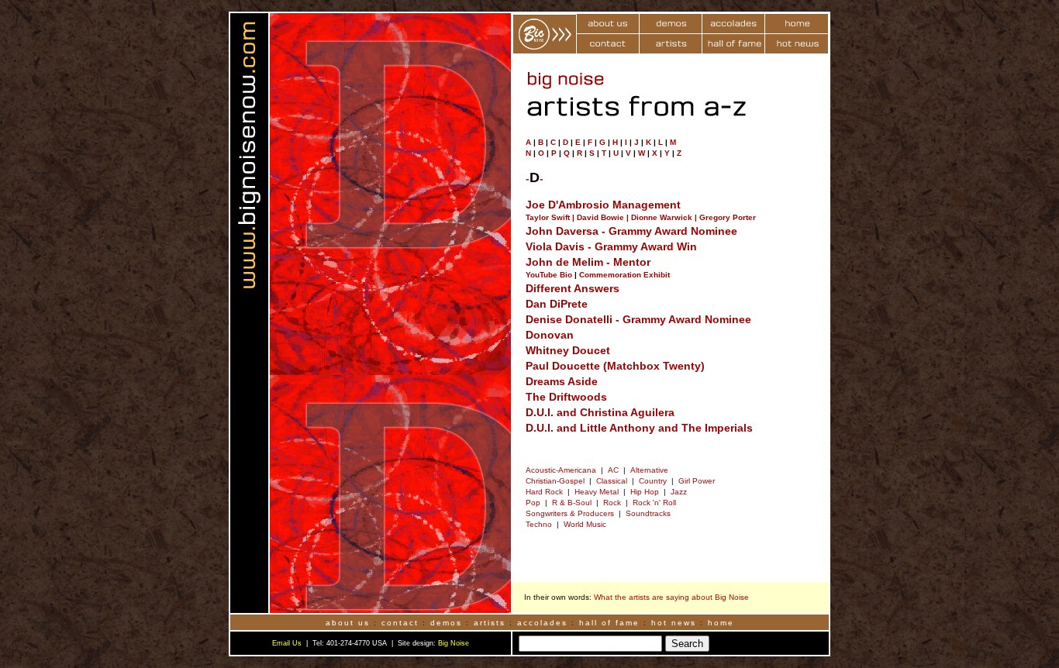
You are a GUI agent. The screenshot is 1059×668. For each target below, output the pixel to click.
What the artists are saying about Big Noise (671, 597)
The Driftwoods (566, 397)
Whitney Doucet (568, 350)
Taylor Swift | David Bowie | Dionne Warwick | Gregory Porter (641, 217)
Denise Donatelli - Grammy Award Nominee (638, 319)
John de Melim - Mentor (588, 262)
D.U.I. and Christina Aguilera (600, 412)
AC (613, 470)
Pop (533, 502)
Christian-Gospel (555, 481)
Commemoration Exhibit (624, 274)
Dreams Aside (562, 381)
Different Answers (572, 288)
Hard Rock (544, 491)
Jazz (679, 491)
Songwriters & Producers (570, 513)
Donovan (550, 335)
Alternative (649, 470)
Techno (539, 524)
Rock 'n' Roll (654, 502)
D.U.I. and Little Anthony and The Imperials (639, 428)
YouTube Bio (549, 274)
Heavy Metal (596, 491)
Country (653, 481)
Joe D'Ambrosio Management (603, 204)
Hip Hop (644, 491)
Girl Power (696, 481)
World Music (585, 524)
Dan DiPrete (557, 304)
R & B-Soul (572, 502)
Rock (612, 502)
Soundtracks (648, 513)
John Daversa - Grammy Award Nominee (631, 231)
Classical (611, 481)
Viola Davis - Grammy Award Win (611, 246)
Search (687, 643)
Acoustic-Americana (561, 470)
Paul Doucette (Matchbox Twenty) (615, 366)
